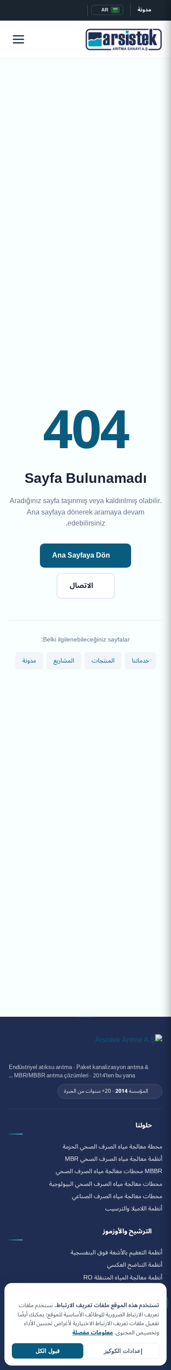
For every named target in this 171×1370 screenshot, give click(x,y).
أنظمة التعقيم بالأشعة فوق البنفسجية (116, 1252)
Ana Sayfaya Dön (81, 555)
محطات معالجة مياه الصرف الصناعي (117, 1196)
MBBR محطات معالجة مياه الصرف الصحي (109, 1171)
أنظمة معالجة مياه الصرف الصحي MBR (113, 1159)
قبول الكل (48, 1351)
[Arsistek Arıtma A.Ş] (128, 1044)
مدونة (144, 9)
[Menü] (18, 39)
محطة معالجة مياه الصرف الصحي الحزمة (112, 1146)
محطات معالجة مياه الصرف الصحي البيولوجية (105, 1184)
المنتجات (103, 660)
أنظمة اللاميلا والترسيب (133, 1208)
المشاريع (63, 660)
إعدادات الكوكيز (123, 1351)
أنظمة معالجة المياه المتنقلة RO (122, 1277)
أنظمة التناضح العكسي (134, 1265)
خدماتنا (140, 660)
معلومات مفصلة (92, 1333)
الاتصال (81, 585)
